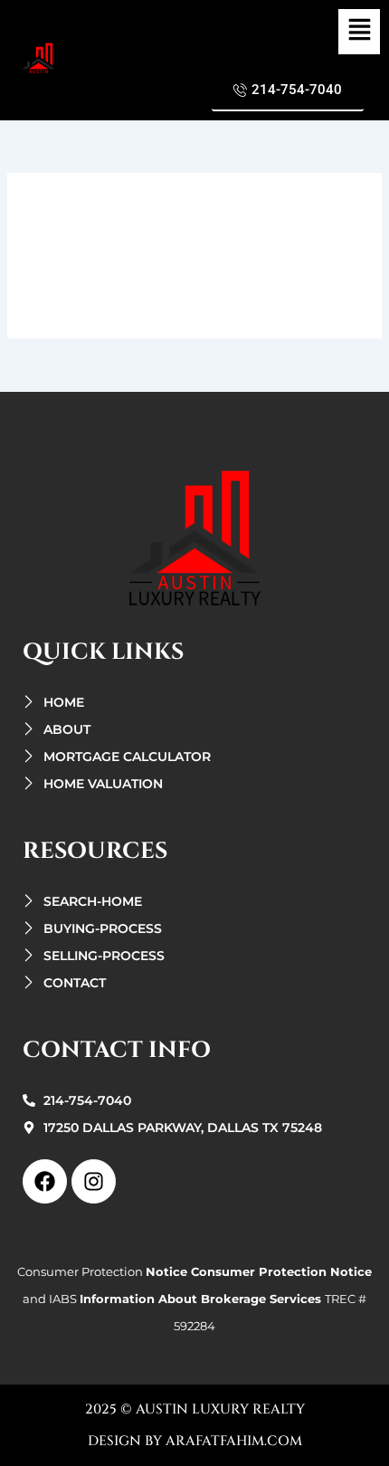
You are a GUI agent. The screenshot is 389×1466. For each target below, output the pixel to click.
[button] (359, 31)
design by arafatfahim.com (195, 1441)
